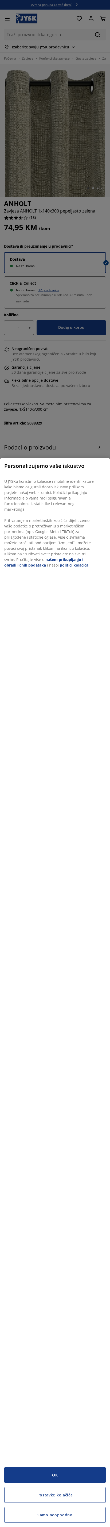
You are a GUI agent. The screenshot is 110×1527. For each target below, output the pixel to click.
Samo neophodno (55, 1514)
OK (55, 1475)
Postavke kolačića (55, 1494)
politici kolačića (74, 565)
